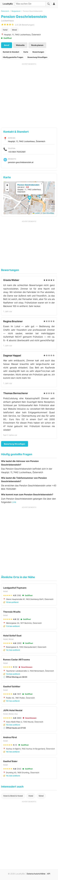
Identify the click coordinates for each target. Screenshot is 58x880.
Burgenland (16, 11)
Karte (25, 52)
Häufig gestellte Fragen (13, 57)
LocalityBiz (8, 4)
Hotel (5, 30)
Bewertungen (38, 52)
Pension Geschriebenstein (28, 184)
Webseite (20, 45)
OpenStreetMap (48, 213)
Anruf (6, 45)
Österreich (5, 11)
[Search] (48, 3)
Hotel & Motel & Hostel (13, 796)
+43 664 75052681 (17, 152)
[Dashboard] (54, 3)
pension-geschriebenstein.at (20, 162)
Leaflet (37, 213)
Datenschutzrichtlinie (36, 874)
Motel (14, 30)
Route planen (37, 45)
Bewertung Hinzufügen (37, 57)
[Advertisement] (29, 94)
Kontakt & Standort (11, 52)
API (48, 874)
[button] (30, 198)
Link (14, 502)
